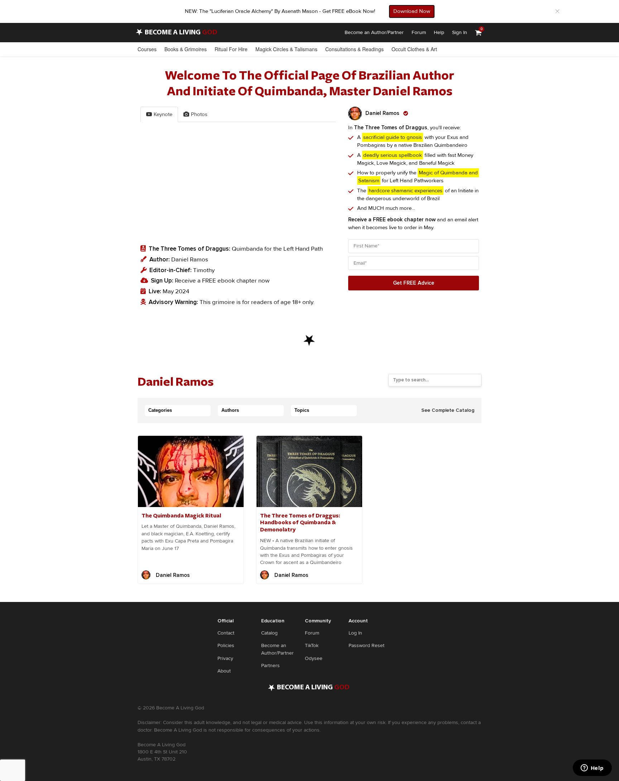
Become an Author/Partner (374, 32)
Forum (419, 32)
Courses (147, 49)
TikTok (311, 645)
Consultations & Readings (354, 49)
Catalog (269, 633)
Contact (225, 633)
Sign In (459, 32)
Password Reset (366, 645)
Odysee (313, 658)
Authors (230, 410)
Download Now (411, 11)
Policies (225, 645)
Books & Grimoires (185, 49)
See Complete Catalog (447, 410)
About (224, 671)
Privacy (225, 658)
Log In (355, 633)
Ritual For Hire (231, 49)
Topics (301, 410)
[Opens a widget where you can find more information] (592, 768)
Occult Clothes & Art (414, 49)
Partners (270, 665)
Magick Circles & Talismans (286, 49)
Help (439, 32)
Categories (160, 410)
